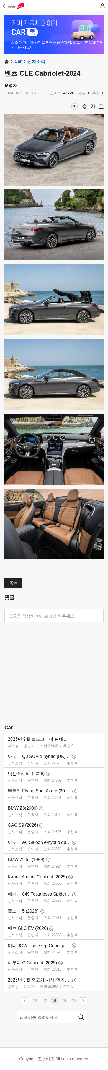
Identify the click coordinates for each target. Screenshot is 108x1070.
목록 (13, 582)
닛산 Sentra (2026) (26, 773)
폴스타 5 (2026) (23, 911)
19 (63, 1001)
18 (54, 1001)
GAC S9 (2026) (23, 825)
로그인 (102, 5)
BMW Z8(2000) (23, 808)
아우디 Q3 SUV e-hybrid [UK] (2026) (39, 756)
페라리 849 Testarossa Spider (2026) (39, 894)
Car (18, 61)
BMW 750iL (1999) (26, 859)
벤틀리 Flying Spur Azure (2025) (39, 791)
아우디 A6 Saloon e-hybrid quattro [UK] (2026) (39, 842)
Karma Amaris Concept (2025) (37, 876)
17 (44, 1001)
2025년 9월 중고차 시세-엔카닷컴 (39, 980)
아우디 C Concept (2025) (32, 962)
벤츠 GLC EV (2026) (28, 928)
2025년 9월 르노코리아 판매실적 (39, 739)
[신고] (101, 106)
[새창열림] (16, 5)
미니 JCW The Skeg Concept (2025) (39, 945)
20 (73, 1001)
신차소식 (36, 61)
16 (34, 1001)
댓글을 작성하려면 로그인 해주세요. (42, 616)
